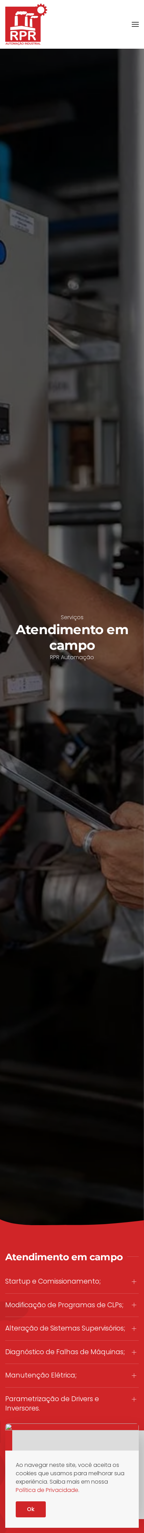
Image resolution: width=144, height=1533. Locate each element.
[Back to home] (26, 24)
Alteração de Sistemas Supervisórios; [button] (65, 1328)
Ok (31, 1509)
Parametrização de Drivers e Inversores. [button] (52, 1404)
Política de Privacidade (47, 1490)
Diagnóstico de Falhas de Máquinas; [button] (65, 1352)
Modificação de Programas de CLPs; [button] (64, 1305)
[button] (135, 24)
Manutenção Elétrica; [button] (41, 1375)
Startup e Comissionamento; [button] (53, 1281)
